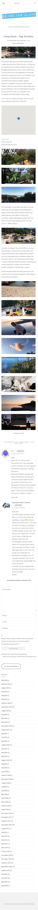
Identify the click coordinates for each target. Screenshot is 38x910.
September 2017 (6, 825)
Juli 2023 (4, 692)
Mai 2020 (4, 756)
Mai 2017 (4, 840)
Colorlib (18, 904)
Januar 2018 (5, 809)
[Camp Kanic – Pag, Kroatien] (18, 52)
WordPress (31, 904)
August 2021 (5, 730)
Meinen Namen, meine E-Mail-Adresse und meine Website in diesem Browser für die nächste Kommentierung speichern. (17, 641)
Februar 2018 (5, 806)
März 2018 (4, 802)
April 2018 (4, 798)
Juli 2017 (4, 832)
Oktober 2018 (5, 775)
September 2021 (6, 726)
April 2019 (4, 771)
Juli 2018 (4, 787)
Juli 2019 (4, 764)
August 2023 (5, 688)
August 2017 (5, 828)
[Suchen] (35, 3)
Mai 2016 (4, 882)
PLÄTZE (26, 27)
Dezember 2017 (6, 813)
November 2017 (6, 817)
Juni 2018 (4, 790)
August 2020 (5, 745)
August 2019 (5, 760)
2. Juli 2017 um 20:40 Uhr (18, 507)
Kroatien (12, 27)
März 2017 (4, 847)
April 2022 (4, 722)
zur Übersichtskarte (11, 666)
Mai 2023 (4, 699)
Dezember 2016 (6, 855)
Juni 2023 (4, 695)
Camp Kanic (5, 139)
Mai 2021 (4, 741)
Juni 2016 (4, 878)
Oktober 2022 (5, 703)
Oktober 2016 (5, 863)
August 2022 (5, 711)
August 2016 (5, 870)
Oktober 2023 (5, 684)
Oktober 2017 (5, 821)
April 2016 (4, 886)
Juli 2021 (4, 733)
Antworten (20, 451)
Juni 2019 (4, 768)
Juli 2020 (4, 749)
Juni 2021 (4, 737)
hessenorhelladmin (18, 43)
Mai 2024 (4, 680)
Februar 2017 (5, 851)
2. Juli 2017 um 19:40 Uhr (17, 453)
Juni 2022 (4, 714)
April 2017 (4, 844)
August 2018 (5, 783)
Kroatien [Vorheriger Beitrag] (14, 654)
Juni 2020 (4, 752)
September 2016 (6, 866)
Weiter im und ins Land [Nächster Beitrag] (20, 656)
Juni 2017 (4, 836)
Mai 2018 (4, 794)
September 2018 (6, 779)
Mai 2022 (4, 718)
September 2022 (6, 707)
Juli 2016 (4, 874)
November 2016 (6, 859)
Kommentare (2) (18, 433)
